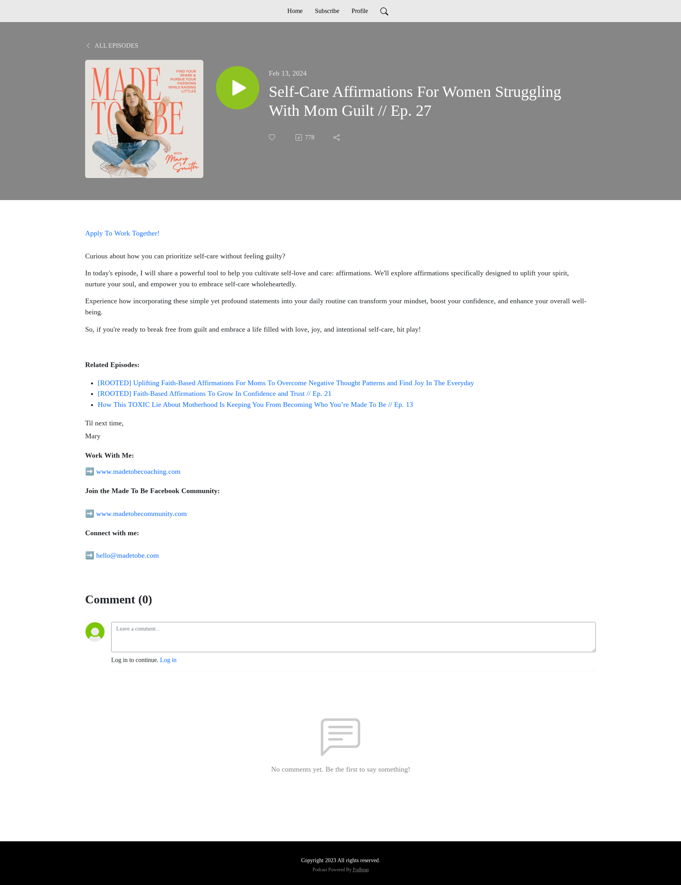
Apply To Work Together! (122, 233)
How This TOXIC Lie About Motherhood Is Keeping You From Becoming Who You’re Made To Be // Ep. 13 (255, 404)
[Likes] (272, 137)
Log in (168, 660)
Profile (360, 10)
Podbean (361, 869)
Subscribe (327, 10)
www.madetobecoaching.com (138, 471)
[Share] (337, 137)
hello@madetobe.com (127, 555)
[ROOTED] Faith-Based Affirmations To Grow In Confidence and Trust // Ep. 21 (214, 393)
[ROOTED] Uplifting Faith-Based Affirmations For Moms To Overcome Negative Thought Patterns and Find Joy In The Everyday (286, 383)
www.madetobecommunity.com (141, 514)
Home (295, 10)
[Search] (384, 11)
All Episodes (115, 45)
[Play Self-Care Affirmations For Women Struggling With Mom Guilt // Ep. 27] (237, 87)
